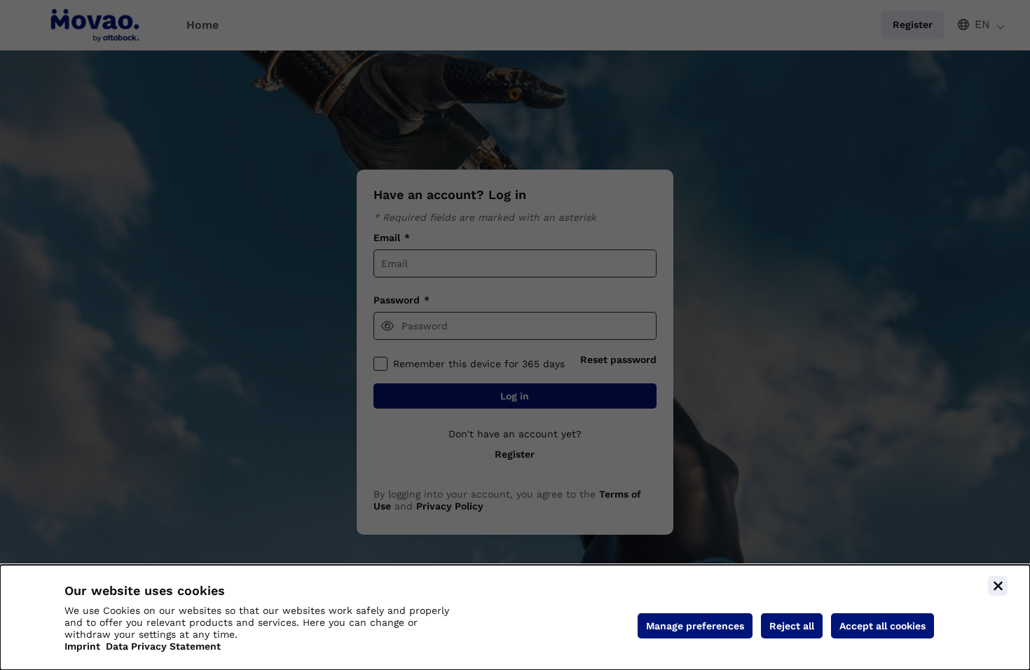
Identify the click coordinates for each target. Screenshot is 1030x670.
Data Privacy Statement (163, 646)
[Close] (998, 586)
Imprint (82, 646)
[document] (515, 617)
